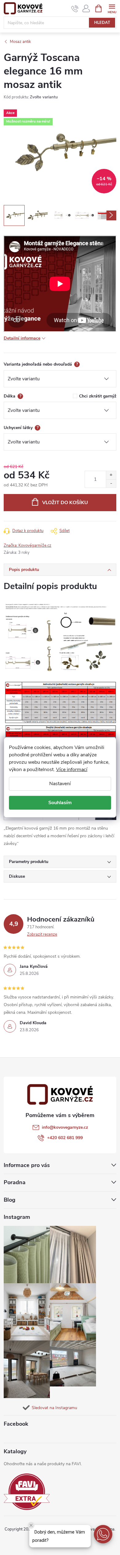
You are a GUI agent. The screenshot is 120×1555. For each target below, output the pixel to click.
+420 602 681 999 (65, 1138)
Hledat (102, 22)
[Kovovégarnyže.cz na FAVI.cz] (27, 1491)
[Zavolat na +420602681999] (75, 9)
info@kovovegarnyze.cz (65, 1127)
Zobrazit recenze (42, 934)
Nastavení (60, 783)
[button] (103, 1534)
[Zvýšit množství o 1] (111, 475)
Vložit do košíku (65, 502)
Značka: (27, 545)
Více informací (71, 769)
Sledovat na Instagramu (54, 1408)
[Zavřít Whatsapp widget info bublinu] (31, 1525)
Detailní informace (22, 338)
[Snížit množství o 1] (111, 483)
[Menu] (112, 8)
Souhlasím (60, 802)
